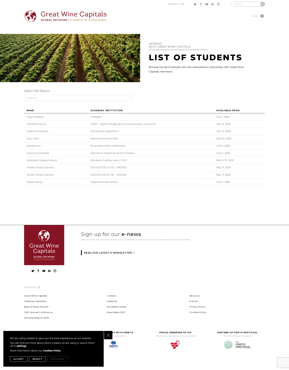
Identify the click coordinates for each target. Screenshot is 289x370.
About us (194, 296)
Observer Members (35, 301)
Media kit (112, 301)
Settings (57, 359)
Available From (228, 110)
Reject (37, 359)
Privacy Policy (197, 307)
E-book (193, 301)
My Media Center (116, 307)
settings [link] (21, 345)
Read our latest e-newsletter (108, 252)
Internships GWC (116, 312)
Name (30, 110)
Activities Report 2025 (36, 318)
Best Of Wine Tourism (36, 307)
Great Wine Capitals (35, 296)
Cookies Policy (197, 312)
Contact (111, 296)
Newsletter (176, 4)
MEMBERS (30, 287)
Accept (19, 359)
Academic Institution (106, 110)
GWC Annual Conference (38, 312)
